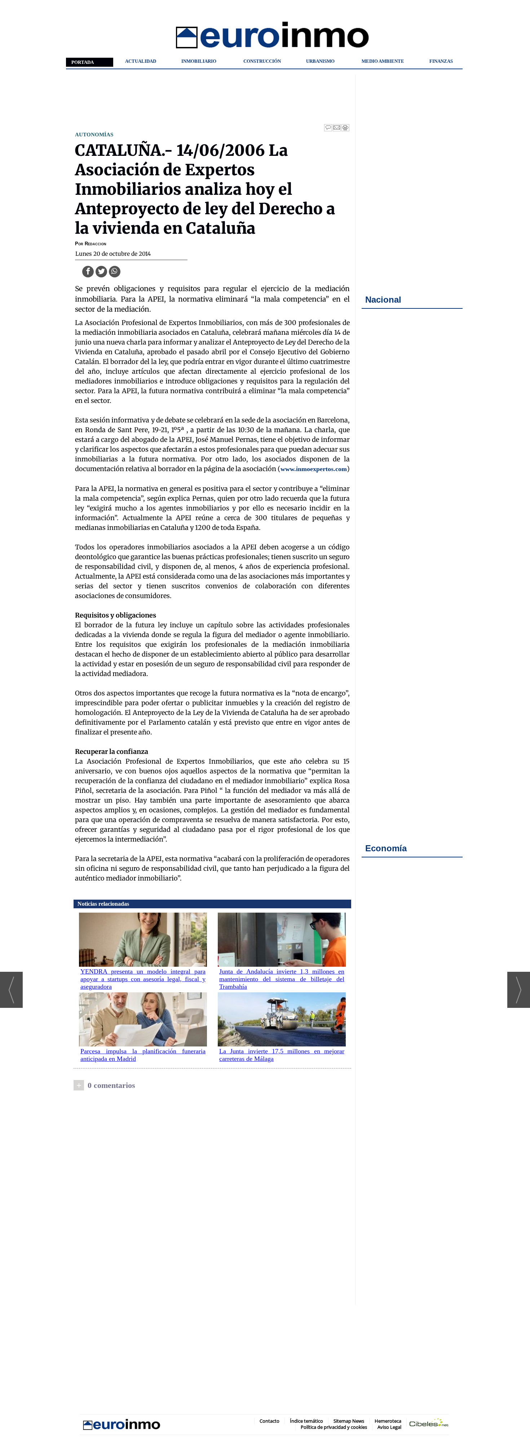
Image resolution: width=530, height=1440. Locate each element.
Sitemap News (349, 1421)
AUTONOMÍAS (94, 134)
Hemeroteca (388, 1421)
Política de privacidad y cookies (334, 1427)
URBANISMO (320, 61)
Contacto (269, 1421)
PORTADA (82, 62)
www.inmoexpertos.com (314, 469)
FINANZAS (441, 61)
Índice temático (306, 1421)
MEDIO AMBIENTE (383, 61)
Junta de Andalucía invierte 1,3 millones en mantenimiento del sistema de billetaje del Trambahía (281, 979)
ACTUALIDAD (140, 61)
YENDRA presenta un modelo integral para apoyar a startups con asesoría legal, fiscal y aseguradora (143, 979)
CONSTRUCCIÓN (262, 61)
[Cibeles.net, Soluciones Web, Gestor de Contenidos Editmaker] (429, 1423)
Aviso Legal (389, 1427)
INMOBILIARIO (198, 61)
